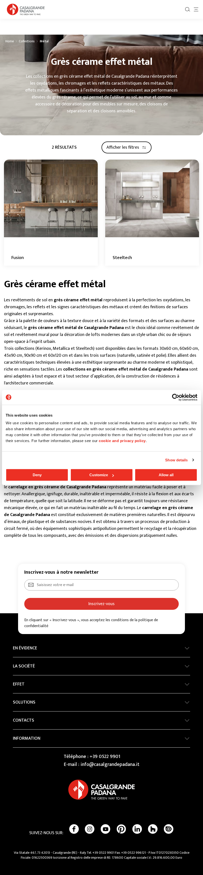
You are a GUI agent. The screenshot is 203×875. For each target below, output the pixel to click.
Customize (98, 475)
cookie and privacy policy (122, 441)
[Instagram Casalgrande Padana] (89, 829)
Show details (176, 460)
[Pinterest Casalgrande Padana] (121, 829)
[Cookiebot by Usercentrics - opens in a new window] (175, 397)
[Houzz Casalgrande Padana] (153, 829)
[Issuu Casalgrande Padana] (168, 829)
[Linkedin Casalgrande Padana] (137, 829)
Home (9, 41)
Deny (37, 475)
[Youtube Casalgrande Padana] (105, 829)
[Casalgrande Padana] (26, 9)
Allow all (166, 475)
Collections (27, 41)
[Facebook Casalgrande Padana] (74, 829)
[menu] (196, 9)
